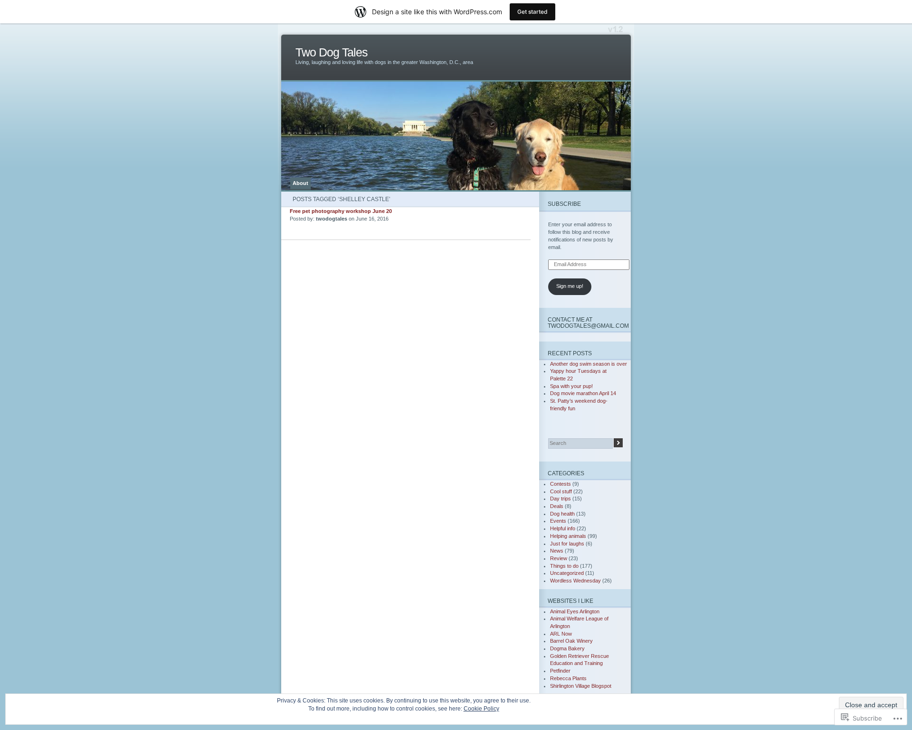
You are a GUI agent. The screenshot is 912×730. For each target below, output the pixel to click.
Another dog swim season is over (588, 364)
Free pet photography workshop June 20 (341, 211)
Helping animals (568, 536)
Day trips (560, 498)
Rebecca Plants (568, 678)
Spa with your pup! (571, 386)
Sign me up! (569, 286)
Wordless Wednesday (575, 580)
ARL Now (561, 634)
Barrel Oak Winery (571, 641)
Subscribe (564, 204)
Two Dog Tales (331, 52)
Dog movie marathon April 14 (583, 393)
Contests (560, 484)
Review (558, 558)
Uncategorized (567, 573)
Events (558, 521)
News (556, 551)
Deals (556, 506)
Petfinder (560, 671)
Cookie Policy (481, 708)
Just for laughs (567, 543)
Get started (532, 11)
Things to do (564, 566)
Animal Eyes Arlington (574, 611)
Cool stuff (561, 491)
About (300, 183)
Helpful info (562, 528)
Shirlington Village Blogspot (580, 686)
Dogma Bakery (567, 648)
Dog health (562, 514)
